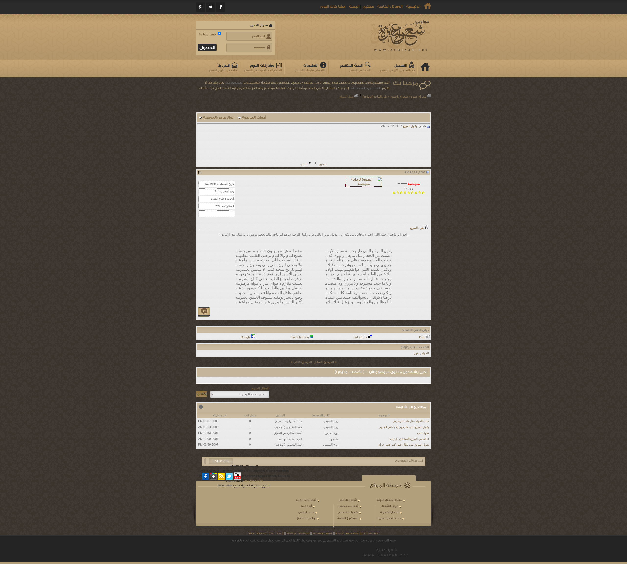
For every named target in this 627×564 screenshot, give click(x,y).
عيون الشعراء (389, 506)
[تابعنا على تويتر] (229, 476)
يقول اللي (423, 433)
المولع (425, 353)
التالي (303, 164)
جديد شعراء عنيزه (389, 518)
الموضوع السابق (324, 362)
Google (246, 337)
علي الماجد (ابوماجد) (375, 96)
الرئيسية (413, 7)
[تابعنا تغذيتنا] (221, 476)
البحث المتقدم (351, 65)
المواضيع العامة (347, 518)
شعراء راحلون (399, 96)
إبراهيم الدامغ (306, 518)
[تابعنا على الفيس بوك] (205, 476)
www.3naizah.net (386, 555)
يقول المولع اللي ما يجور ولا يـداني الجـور (404, 427)
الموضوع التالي (302, 362)
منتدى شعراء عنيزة (389, 500)
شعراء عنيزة (418, 96)
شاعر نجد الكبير (306, 500)
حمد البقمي (306, 512)
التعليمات (311, 65)
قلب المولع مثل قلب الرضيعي (410, 421)
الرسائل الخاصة (389, 7)
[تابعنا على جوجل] (213, 476)
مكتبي (368, 7)
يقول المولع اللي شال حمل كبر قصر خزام (403, 444)
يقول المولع (410, 126)
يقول (416, 353)
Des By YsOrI (253, 481)
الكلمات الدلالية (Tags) (415, 347)
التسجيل (400, 65)
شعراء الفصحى (348, 512)
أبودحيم (306, 506)
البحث (354, 7)
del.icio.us (360, 337)
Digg (422, 337)
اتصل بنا (223, 65)
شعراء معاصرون (348, 506)
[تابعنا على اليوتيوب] (237, 476)
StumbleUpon (299, 337)
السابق (323, 164)
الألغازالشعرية (389, 512)
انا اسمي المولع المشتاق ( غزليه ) (408, 439)
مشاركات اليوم (332, 7)
